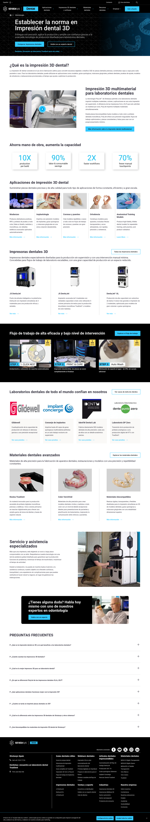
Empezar (116, 9)
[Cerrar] (146, 818)
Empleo (123, 798)
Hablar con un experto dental (87, 792)
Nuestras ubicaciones (127, 795)
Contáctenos (125, 792)
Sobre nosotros (126, 789)
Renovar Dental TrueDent (107, 777)
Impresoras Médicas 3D (106, 792)
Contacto (109, 2)
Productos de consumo (106, 801)
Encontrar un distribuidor (85, 789)
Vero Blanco (124, 772)
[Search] (136, 2)
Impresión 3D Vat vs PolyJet (65, 772)
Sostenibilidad (125, 804)
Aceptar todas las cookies (124, 818)
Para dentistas (125, 2)
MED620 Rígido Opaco (128, 763)
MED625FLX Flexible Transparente (127, 767)
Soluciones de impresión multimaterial (63, 764)
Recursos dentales (102, 9)
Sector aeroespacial (105, 798)
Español (5, 2)
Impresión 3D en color (84, 760)
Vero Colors (124, 775)
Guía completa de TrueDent (64, 769)
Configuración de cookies (105, 818)
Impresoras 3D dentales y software (67, 9)
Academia (124, 801)
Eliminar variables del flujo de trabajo (87, 779)
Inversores (124, 807)
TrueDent (124, 778)
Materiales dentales (87, 9)
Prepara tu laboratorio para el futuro (87, 773)
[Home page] (13, 15)
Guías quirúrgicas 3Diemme (108, 771)
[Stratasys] (11, 8)
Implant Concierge (105, 774)
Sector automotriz (105, 795)
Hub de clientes (82, 795)
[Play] (43, 109)
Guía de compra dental (63, 760)
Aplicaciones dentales (46, 9)
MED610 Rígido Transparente (130, 760)
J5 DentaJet (60, 795)
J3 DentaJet (60, 789)
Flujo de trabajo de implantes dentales (65, 776)
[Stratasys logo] (18, 742)
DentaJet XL (60, 792)
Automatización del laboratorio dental (84, 764)
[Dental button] (33, 743)
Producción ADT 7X (105, 768)
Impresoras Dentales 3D (106, 789)
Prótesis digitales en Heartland (87, 769)
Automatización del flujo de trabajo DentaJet (107, 764)
